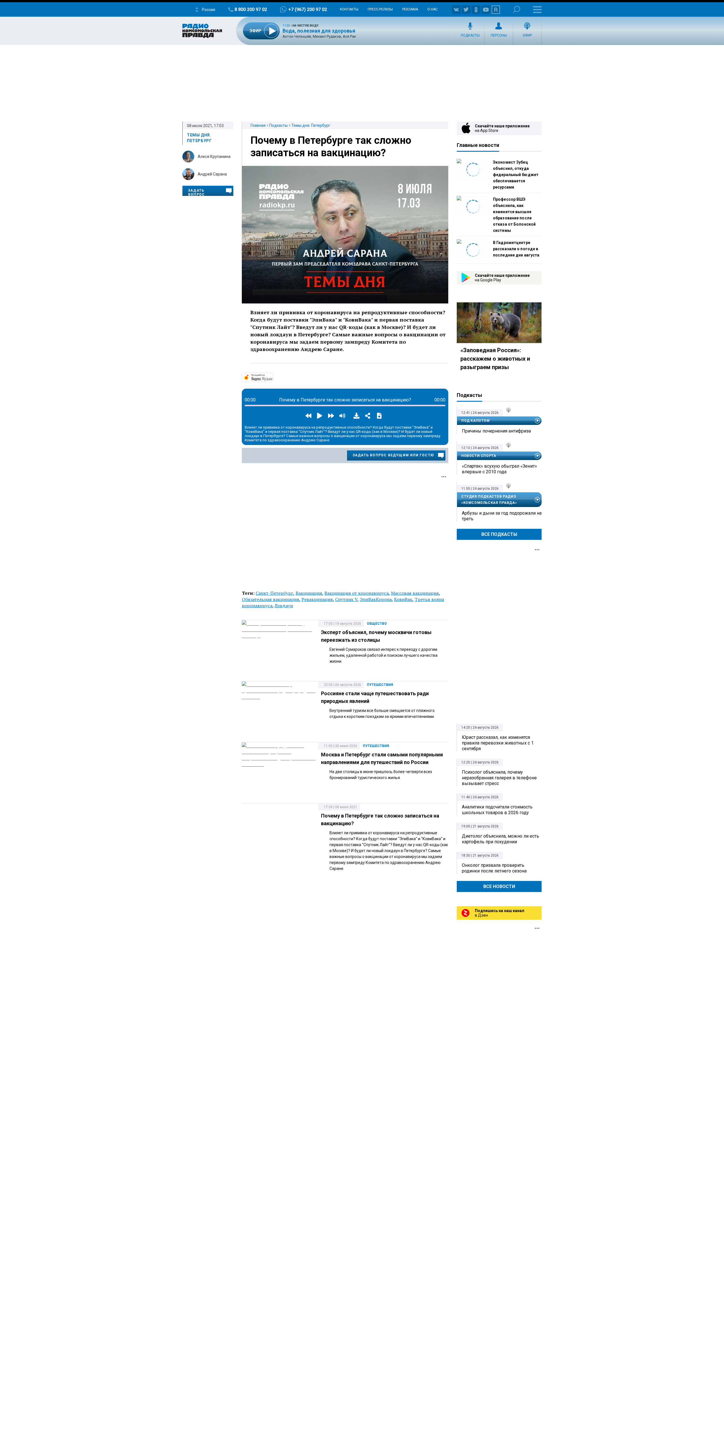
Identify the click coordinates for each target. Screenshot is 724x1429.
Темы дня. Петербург (310, 125)
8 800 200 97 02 (250, 9)
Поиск (516, 9)
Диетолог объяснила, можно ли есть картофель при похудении (500, 838)
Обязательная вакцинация (270, 599)
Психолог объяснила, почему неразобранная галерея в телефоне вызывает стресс (499, 777)
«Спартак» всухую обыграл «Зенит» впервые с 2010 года (499, 468)
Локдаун (284, 605)
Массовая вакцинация (415, 593)
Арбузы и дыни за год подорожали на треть (502, 515)
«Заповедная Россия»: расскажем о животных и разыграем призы (495, 359)
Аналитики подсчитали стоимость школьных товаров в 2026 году (497, 809)
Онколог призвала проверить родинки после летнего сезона (494, 868)
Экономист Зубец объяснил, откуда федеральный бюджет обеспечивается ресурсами (515, 174)
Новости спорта (478, 456)
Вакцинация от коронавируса (356, 593)
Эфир (527, 35)
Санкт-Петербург (274, 593)
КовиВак (403, 599)
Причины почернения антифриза (496, 431)
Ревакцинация (317, 599)
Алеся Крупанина (214, 156)
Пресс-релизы (380, 9)
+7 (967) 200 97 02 (307, 9)
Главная (258, 125)
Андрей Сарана (212, 174)
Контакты (349, 9)
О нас (432, 9)
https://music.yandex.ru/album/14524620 (272, 377)
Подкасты (470, 35)
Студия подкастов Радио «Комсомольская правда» (489, 500)
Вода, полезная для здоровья (319, 31)
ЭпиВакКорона (376, 599)
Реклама (410, 9)
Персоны (499, 35)
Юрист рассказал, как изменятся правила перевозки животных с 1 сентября (498, 743)
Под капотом (475, 421)
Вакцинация (309, 593)
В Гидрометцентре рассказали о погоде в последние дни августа (516, 248)
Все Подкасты (499, 534)
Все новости (499, 886)
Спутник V (346, 599)
